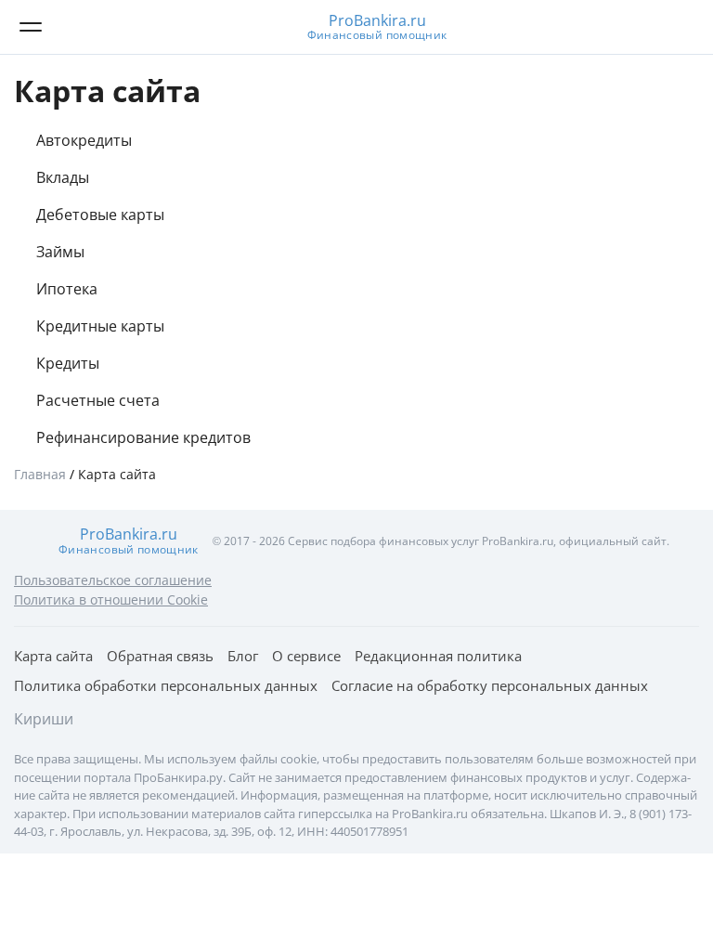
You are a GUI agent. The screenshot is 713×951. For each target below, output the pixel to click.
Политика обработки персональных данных (166, 685)
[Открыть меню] (30, 27)
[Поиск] (680, 27)
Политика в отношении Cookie (111, 599)
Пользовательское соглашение (113, 580)
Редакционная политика (438, 655)
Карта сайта (53, 655)
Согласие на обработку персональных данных (489, 685)
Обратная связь (160, 655)
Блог (242, 655)
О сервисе (306, 655)
